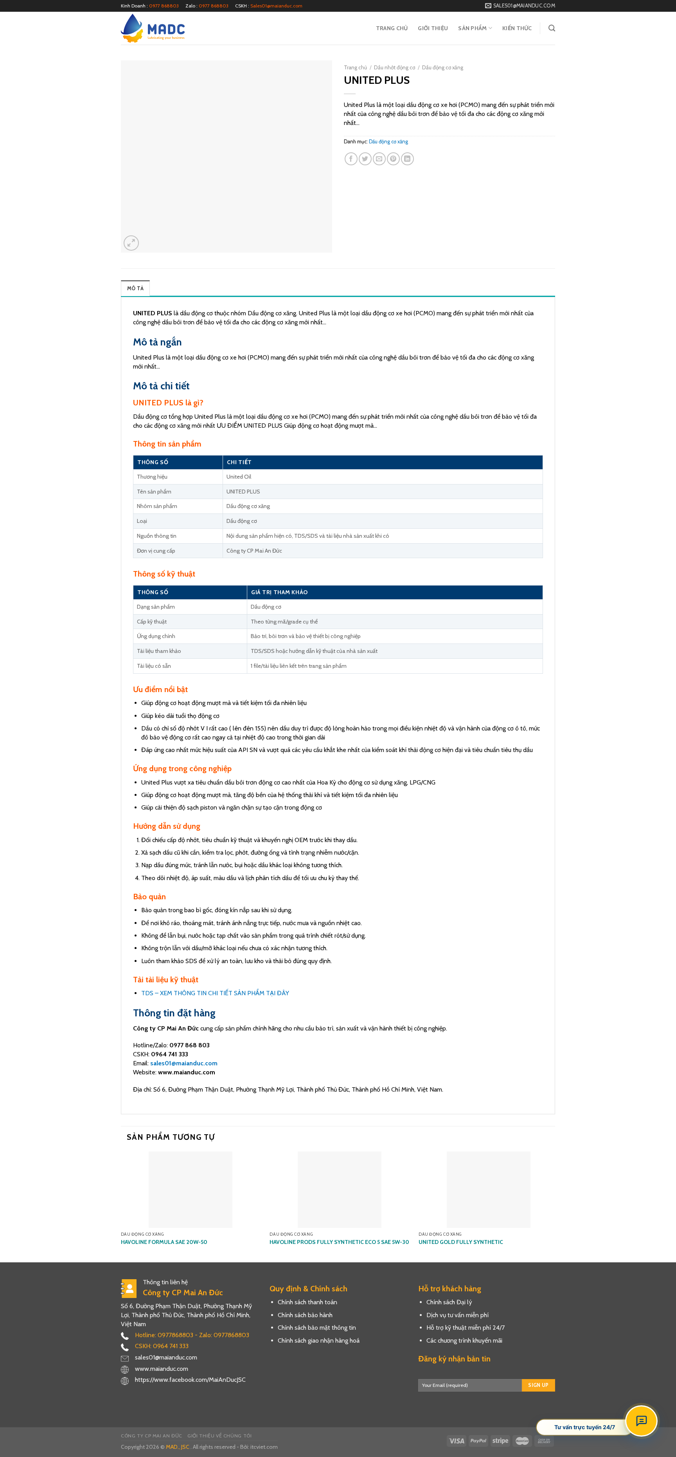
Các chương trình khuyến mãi (464, 1340)
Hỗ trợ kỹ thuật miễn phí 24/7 (465, 1327)
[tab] (135, 288)
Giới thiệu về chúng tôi (219, 1436)
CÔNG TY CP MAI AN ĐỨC (151, 1436)
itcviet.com (264, 1446)
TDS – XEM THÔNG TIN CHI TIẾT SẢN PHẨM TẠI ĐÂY (215, 993)
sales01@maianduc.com (184, 1063)
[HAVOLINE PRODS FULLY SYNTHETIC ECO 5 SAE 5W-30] (339, 1190)
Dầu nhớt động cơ (394, 67)
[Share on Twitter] (365, 158)
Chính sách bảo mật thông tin (317, 1327)
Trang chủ (392, 28)
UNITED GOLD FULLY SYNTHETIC (461, 1242)
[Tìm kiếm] (551, 28)
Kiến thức (517, 28)
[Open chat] (641, 1421)
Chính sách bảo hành (305, 1315)
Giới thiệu (433, 28)
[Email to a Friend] (379, 158)
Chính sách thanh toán (307, 1302)
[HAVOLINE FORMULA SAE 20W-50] (191, 1190)
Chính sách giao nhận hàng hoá (319, 1340)
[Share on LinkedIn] (407, 158)
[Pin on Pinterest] (393, 158)
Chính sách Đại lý (449, 1302)
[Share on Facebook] (351, 158)
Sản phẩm (472, 28)
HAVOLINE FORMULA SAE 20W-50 (164, 1242)
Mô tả (135, 288)
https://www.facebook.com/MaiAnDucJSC (190, 1379)
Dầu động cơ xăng (442, 67)
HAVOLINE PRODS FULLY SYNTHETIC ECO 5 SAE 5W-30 (339, 1242)
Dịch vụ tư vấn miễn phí (457, 1315)
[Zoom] (131, 243)
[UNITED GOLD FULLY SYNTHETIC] (488, 1190)
